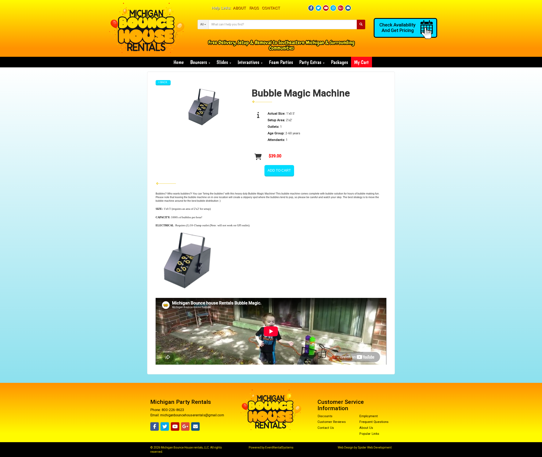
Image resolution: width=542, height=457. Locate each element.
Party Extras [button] (310, 62)
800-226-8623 (173, 410)
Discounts (325, 416)
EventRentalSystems (279, 447)
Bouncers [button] (199, 62)
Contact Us (326, 428)
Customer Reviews (332, 422)
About (239, 8)
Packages (339, 62)
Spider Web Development (375, 447)
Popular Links (369, 434)
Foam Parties (281, 62)
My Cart (361, 62)
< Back (162, 82)
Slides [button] (223, 62)
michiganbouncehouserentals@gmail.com (192, 415)
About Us (366, 428)
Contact (271, 8)
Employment (368, 416)
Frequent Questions (374, 422)
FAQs (254, 8)
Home (178, 62)
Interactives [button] (249, 62)
